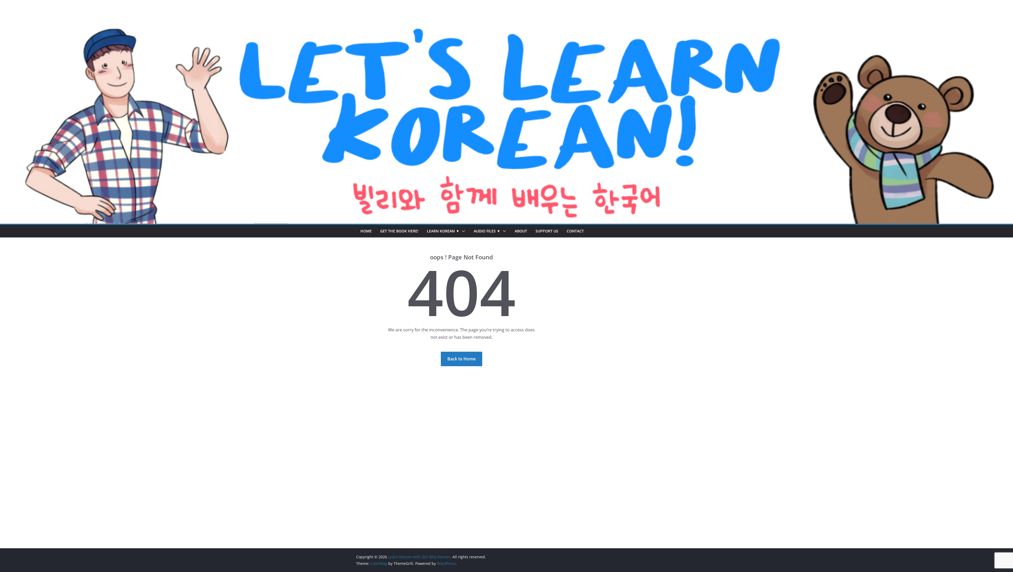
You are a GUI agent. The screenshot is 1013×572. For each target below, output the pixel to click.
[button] (462, 231)
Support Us (547, 230)
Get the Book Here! (399, 230)
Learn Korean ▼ (443, 230)
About (521, 230)
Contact (575, 230)
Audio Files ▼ (487, 230)
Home (366, 230)
